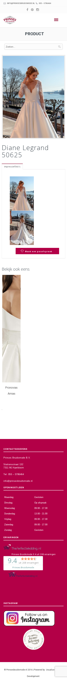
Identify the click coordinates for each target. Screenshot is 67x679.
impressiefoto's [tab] (12, 166)
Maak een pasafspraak (38, 251)
